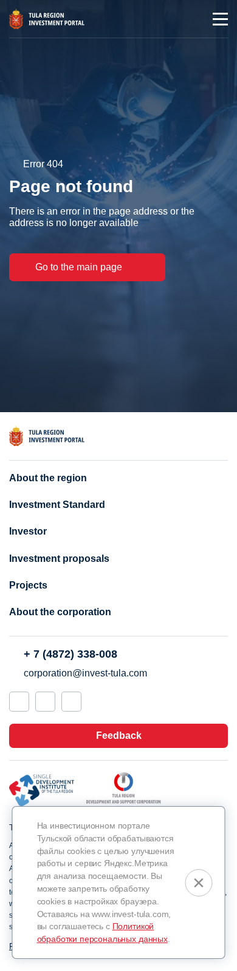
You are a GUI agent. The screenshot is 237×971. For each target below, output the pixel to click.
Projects (28, 585)
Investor (28, 531)
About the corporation (60, 612)
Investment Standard (57, 504)
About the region (48, 478)
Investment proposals (59, 558)
